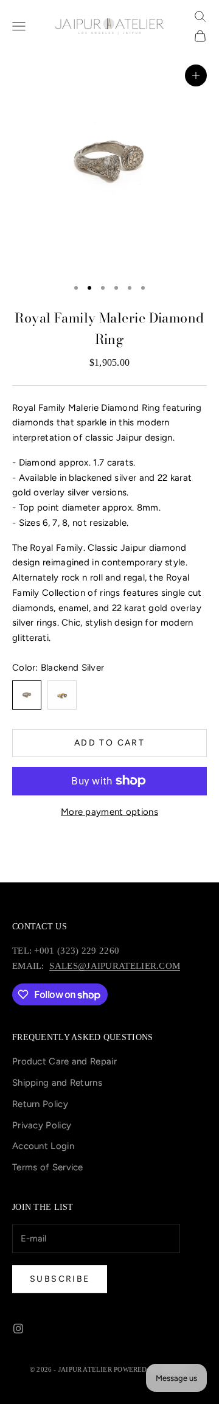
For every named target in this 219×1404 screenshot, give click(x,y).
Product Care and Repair (64, 1061)
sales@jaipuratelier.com (114, 966)
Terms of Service (47, 1167)
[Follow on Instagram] (18, 1328)
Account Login (43, 1145)
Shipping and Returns (57, 1082)
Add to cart (109, 743)
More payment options (109, 811)
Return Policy (40, 1103)
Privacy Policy (41, 1125)
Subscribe (59, 1279)
